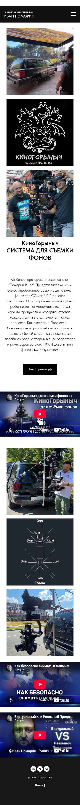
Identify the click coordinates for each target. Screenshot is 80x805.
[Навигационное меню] (73, 14)
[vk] (33, 769)
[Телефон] (46, 769)
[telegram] (40, 769)
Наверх (39, 785)
